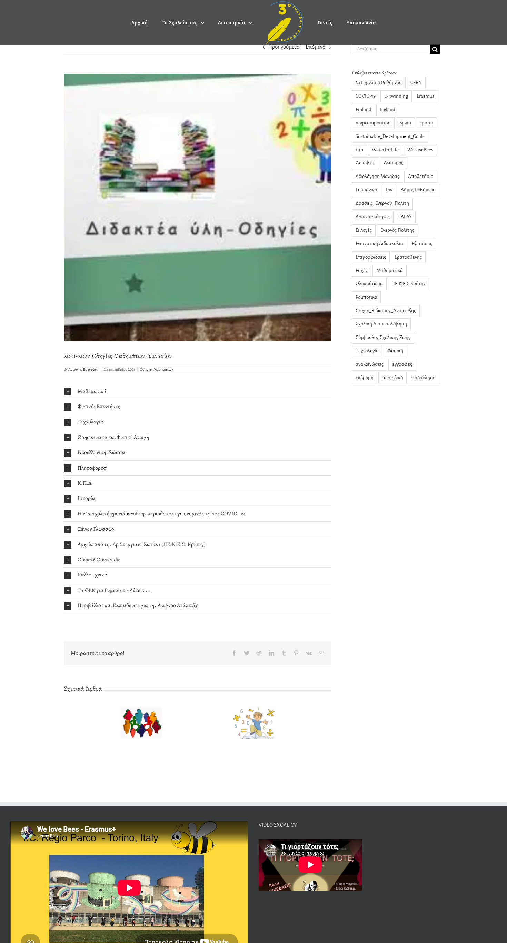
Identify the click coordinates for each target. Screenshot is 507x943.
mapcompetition (373, 123)
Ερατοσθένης (408, 257)
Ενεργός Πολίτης (397, 230)
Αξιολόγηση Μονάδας (377, 176)
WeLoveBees (420, 149)
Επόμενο (315, 47)
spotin (426, 123)
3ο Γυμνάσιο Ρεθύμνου (379, 82)
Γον (389, 189)
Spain (405, 123)
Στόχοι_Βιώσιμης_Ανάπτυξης (386, 310)
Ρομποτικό (366, 297)
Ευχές (362, 270)
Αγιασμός (393, 162)
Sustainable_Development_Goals (390, 136)
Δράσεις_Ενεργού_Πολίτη (382, 203)
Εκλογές (364, 230)
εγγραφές (402, 364)
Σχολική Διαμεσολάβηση (381, 324)
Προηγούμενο (283, 47)
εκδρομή (365, 377)
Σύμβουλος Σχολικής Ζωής (383, 337)
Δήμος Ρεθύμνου (418, 189)
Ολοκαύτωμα (369, 283)
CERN (416, 82)
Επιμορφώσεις (371, 257)
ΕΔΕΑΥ (405, 216)
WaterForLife (385, 149)
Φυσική (395, 350)
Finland (363, 109)
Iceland (387, 109)
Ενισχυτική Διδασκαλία (379, 243)
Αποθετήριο (420, 176)
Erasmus (425, 96)
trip (359, 149)
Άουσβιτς (365, 162)
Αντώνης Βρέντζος (83, 369)
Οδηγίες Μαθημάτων (156, 369)
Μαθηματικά (389, 270)
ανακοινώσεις (370, 364)
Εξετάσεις (422, 243)
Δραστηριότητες (373, 216)
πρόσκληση (423, 377)
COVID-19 (366, 96)
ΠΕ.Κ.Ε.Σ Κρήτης (408, 283)
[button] (197, 391)
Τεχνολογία (367, 350)
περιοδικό (392, 377)
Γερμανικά (366, 189)
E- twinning (396, 96)
